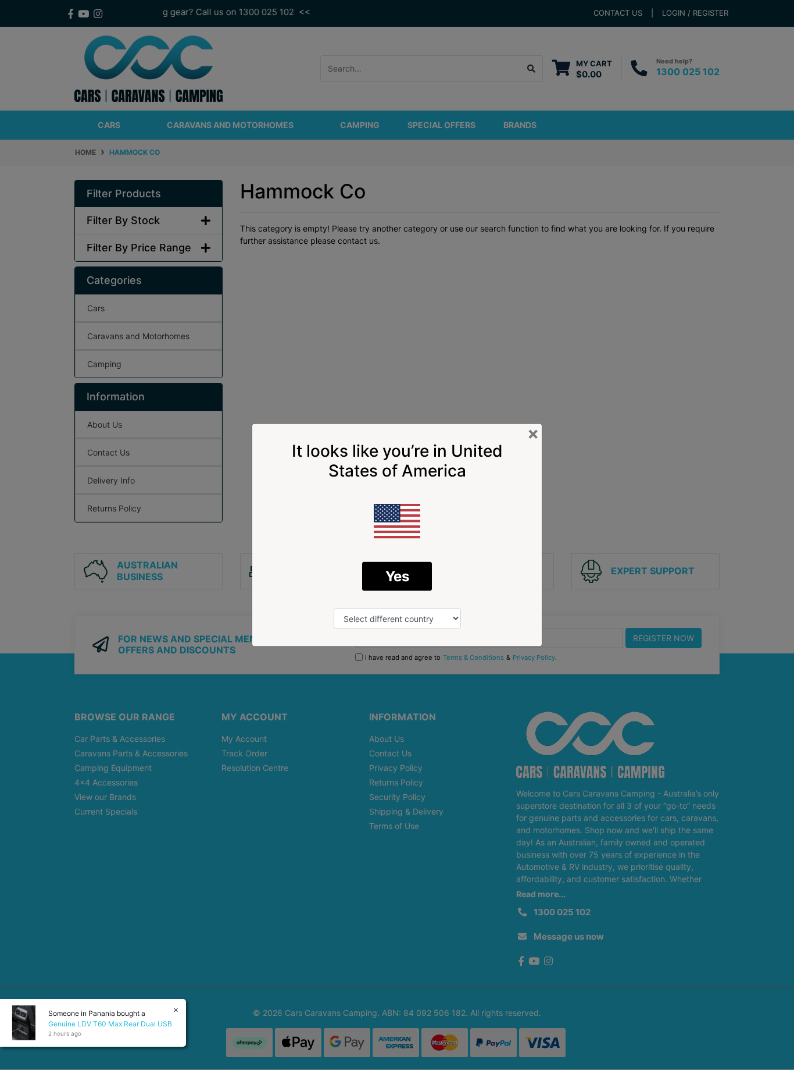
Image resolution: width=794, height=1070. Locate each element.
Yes (397, 576)
